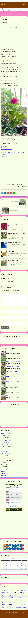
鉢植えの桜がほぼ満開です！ (12, 376)
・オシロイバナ (5, 440)
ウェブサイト (3, 320)
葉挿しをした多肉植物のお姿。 (12, 395)
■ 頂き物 (3, 475)
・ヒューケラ (5, 451)
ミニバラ (4, 604)
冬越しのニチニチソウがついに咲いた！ (14, 357)
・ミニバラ (25, 184)
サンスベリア (13, 597)
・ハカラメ (4, 449)
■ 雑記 (2, 471)
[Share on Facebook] (5, 193)
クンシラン (22, 595)
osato (25, 186)
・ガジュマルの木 (5, 444)
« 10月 (6, 571)
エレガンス (13, 592)
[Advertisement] (11, 38)
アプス (16, 590)
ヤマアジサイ (11, 604)
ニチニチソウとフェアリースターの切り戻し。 (15, 381)
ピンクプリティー (21, 600)
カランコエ (4, 595)
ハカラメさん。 (11, 251)
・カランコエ (5, 442)
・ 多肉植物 (4, 435)
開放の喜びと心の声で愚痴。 (15, 242)
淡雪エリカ (18, 607)
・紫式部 (4, 462)
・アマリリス (5, 439)
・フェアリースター (6, 453)
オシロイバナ (22, 592)
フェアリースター (5, 602)
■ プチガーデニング (19, 184)
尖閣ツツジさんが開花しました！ (13, 361)
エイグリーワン (5, 592)
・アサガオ (4, 437)
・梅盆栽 (4, 466)
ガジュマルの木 (13, 595)
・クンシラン (5, 446)
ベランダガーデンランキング (6, 149)
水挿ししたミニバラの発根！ (12, 371)
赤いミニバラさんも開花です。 (15, 260)
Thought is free (20, 614)
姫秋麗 (23, 604)
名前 (1, 309)
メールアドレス (4, 315)
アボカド (23, 590)
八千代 (18, 604)
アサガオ (10, 590)
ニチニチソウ (4, 600)
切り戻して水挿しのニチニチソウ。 (13, 352)
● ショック (4, 473)
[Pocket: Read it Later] (11, 193)
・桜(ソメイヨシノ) (6, 460)
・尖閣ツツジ (5, 459)
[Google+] (8, 193)
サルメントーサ (5, 597)
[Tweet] (2, 193)
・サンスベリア (5, 469)
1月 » (21, 571)
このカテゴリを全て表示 (14, 506)
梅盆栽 (13, 607)
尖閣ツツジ (4, 607)
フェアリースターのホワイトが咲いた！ (14, 391)
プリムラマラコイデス (15, 602)
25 (10, 568)
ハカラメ (12, 600)
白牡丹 (24, 607)
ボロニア (24, 602)
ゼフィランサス (22, 597)
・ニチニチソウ (5, 448)
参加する (20, 507)
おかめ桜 (4, 590)
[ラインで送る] (14, 193)
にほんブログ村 (4, 156)
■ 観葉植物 (3, 468)
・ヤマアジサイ (5, 457)
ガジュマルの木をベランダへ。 (12, 386)
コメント (2, 293)
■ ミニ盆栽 (3, 464)
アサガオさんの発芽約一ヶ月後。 (13, 366)
